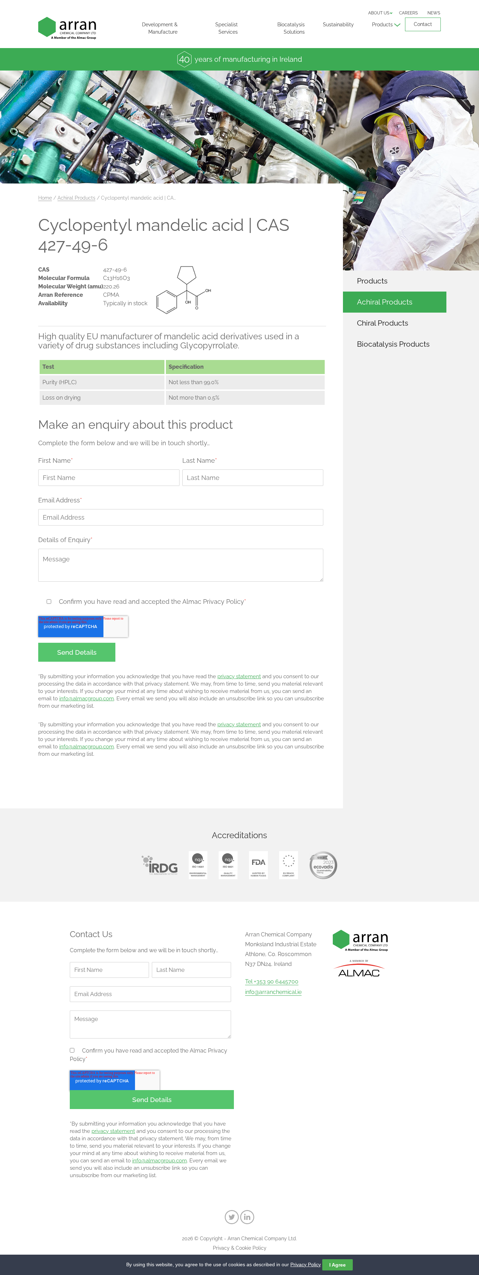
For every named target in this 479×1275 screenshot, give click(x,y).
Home (45, 198)
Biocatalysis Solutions (291, 28)
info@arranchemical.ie (273, 992)
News (433, 13)
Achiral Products (76, 198)
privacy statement (239, 676)
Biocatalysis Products (393, 344)
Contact (423, 24)
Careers (408, 13)
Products (382, 24)
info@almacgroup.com (86, 698)
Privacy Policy (305, 1264)
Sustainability (338, 24)
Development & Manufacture (159, 28)
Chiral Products (382, 323)
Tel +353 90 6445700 (271, 982)
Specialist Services (226, 28)
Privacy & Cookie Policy (240, 1248)
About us (378, 13)
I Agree (337, 1265)
